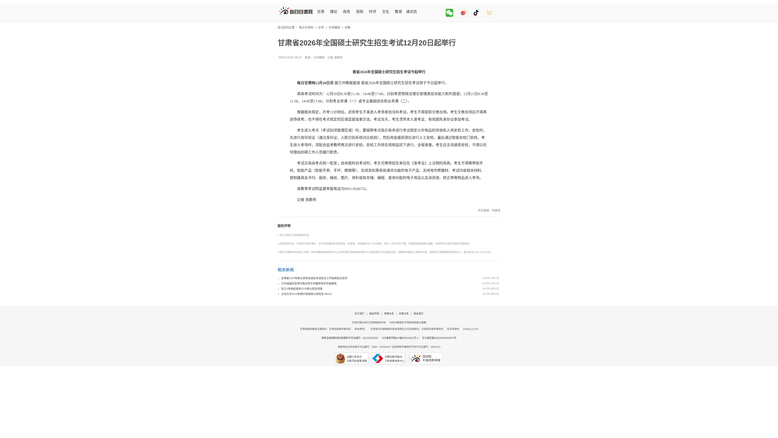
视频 (359, 12)
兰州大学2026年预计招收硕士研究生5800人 (306, 293)
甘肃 (320, 12)
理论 (333, 12)
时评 (372, 12)
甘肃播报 (334, 27)
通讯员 (411, 12)
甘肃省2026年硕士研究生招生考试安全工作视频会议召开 (314, 278)
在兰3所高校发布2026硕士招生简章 (302, 288)
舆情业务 (389, 313)
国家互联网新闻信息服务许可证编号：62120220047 (352, 338)
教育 (398, 12)
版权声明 (284, 226)
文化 (385, 12)
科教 (348, 27)
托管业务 (404, 313)
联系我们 (418, 313)
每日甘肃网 (306, 27)
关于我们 (359, 313)
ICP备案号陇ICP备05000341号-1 (400, 338)
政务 (346, 12)
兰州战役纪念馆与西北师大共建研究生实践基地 (309, 283)
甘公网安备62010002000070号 (439, 338)
